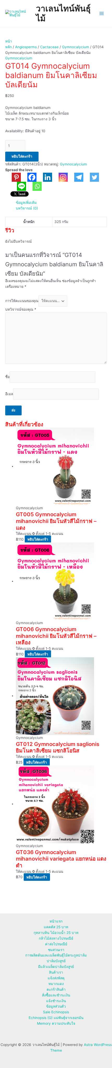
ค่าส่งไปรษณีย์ (56, 944)
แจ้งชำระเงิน (56, 1001)
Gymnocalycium (75, 47)
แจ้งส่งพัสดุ (56, 978)
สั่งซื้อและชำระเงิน (56, 995)
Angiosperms (26, 47)
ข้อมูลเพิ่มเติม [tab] (26, 202)
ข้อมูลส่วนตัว (56, 1006)
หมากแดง (56, 984)
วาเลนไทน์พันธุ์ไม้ (63, 13)
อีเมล (9, 394)
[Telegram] (75, 177)
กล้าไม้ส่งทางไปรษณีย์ (56, 938)
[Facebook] (28, 177)
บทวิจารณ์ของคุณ (20, 309)
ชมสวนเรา (56, 950)
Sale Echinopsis (56, 1012)
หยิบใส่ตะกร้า (21, 156)
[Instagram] (60, 177)
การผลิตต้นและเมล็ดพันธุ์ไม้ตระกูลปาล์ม (56, 955)
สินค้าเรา (56, 972)
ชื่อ (7, 377)
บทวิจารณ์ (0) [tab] (27, 208)
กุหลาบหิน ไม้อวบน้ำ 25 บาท (56, 933)
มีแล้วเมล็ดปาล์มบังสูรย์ (56, 967)
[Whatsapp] (34, 186)
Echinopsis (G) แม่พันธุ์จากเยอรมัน (56, 1018)
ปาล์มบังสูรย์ (56, 961)
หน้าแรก (56, 921)
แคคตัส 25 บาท (56, 927)
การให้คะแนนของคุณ (22, 301)
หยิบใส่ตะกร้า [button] (37, 539)
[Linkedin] (44, 177)
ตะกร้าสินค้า (56, 989)
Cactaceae (49, 47)
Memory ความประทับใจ (56, 1023)
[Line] (18, 186)
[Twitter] (91, 177)
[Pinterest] (13, 177)
